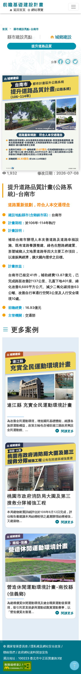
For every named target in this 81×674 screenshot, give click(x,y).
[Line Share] (67, 61)
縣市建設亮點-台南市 (26, 29)
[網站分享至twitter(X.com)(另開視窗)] (75, 63)
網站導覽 (37, 10)
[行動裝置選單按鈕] (73, 7)
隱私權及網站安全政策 (46, 646)
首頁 (5, 29)
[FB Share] (60, 61)
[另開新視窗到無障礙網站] (17, 666)
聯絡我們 (9, 652)
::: (1, 641)
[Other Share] (75, 61)
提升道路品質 (41, 46)
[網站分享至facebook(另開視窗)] (60, 63)
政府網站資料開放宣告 (33, 652)
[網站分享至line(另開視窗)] (67, 63)
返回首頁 (19, 10)
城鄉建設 (63, 37)
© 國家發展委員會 (15, 646)
